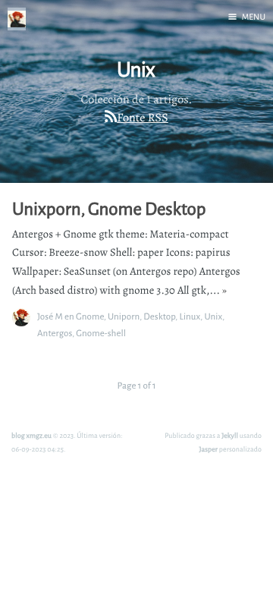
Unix (213, 316)
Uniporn (124, 316)
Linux (189, 316)
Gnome (90, 316)
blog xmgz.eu (31, 435)
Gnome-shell (101, 332)
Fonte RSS (142, 117)
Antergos (54, 332)
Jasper (208, 449)
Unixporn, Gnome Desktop (109, 209)
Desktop (159, 316)
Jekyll (229, 435)
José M (50, 316)
